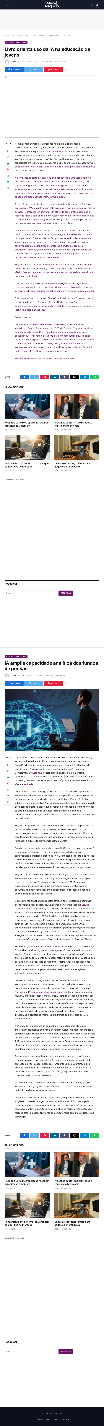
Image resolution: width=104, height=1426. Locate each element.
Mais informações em (26, 358)
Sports (48, 1419)
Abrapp (36, 772)
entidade (28, 784)
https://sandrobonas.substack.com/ (56, 358)
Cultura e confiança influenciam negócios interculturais (72, 465)
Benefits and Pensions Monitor (47, 946)
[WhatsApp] (8, 188)
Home (39, 1419)
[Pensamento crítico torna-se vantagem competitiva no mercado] (27, 447)
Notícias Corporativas (16, 43)
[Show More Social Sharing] (66, 69)
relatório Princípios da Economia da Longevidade (44, 992)
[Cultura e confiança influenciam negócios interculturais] (76, 447)
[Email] (8, 175)
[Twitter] (8, 157)
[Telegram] (8, 182)
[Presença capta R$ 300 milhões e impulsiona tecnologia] (76, 406)
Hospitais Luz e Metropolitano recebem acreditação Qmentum (27, 424)
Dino (14, 62)
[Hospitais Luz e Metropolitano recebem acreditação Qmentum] (27, 406)
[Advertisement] (52, 20)
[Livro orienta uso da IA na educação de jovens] (52, 106)
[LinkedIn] (8, 163)
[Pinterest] (8, 169)
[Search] (96, 5)
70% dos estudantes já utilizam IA (57, 151)
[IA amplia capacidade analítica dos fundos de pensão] (52, 720)
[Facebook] (8, 151)
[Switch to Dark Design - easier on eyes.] (92, 5)
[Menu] (7, 5)
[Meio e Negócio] (52, 4)
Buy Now (66, 1419)
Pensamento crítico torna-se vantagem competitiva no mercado (27, 465)
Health (56, 1419)
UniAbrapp (51, 795)
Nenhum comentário (45, 62)
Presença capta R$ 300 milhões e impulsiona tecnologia (73, 424)
